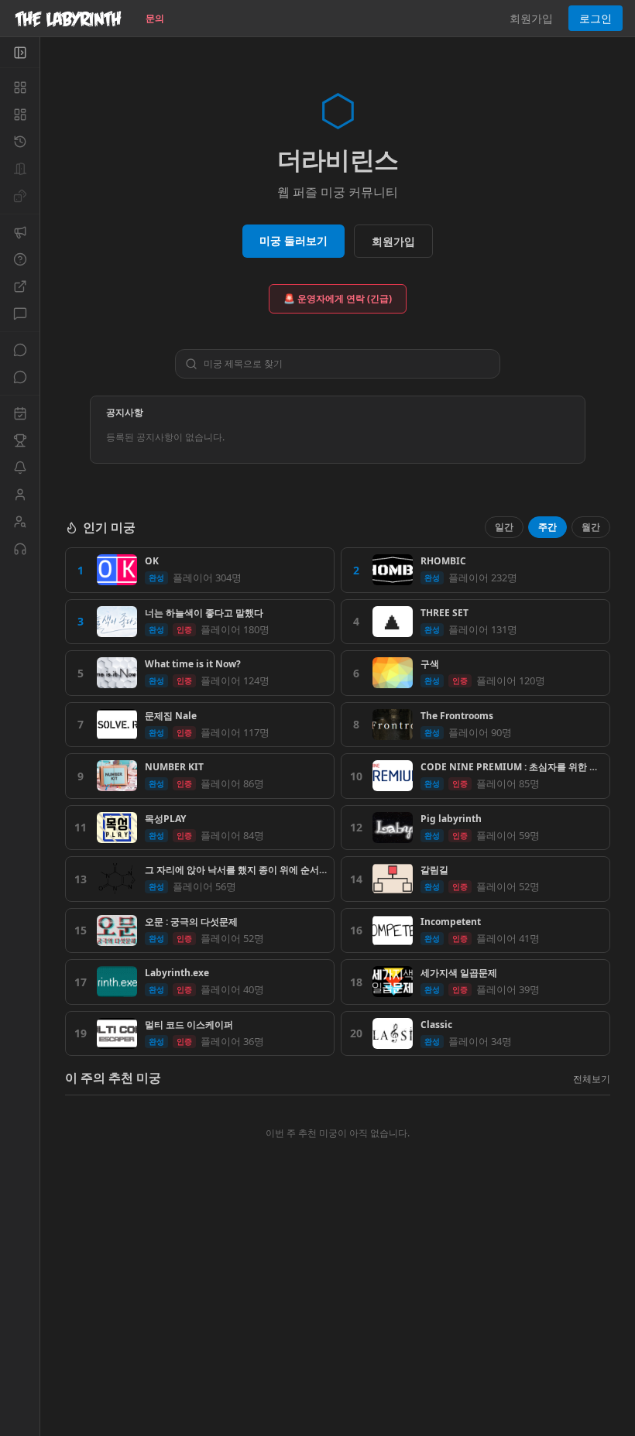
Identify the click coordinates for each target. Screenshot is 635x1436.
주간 (547, 526)
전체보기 (591, 1078)
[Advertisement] (337, 1323)
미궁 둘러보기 (293, 240)
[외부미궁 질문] (20, 286)
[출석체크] (20, 413)
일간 (504, 526)
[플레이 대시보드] (20, 114)
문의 (155, 18)
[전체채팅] (20, 350)
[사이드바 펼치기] (19, 52)
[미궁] (20, 87)
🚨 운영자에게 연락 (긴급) (337, 298)
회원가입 (531, 18)
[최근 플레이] (20, 142)
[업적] (20, 440)
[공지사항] (20, 232)
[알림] (20, 467)
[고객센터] (20, 549)
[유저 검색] (20, 522)
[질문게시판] (20, 259)
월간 (591, 526)
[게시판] (20, 313)
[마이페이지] (20, 495)
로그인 (595, 18)
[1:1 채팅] (20, 377)
